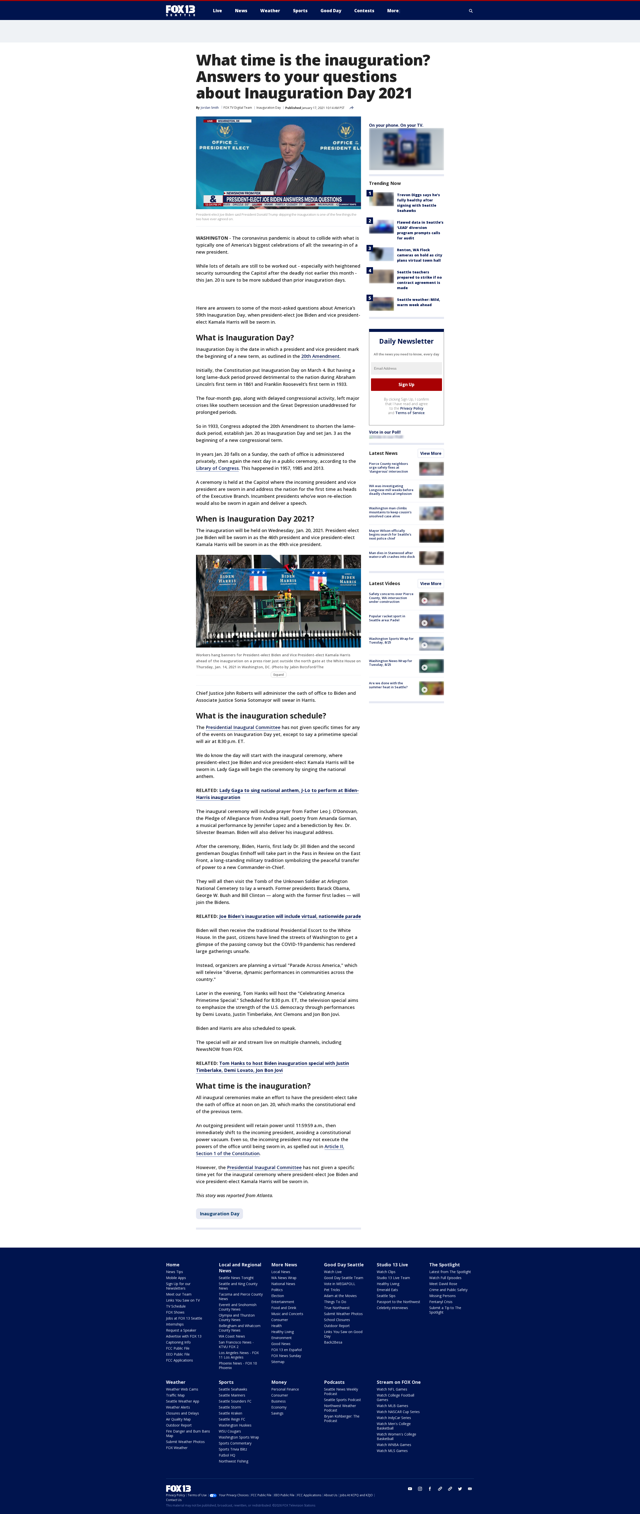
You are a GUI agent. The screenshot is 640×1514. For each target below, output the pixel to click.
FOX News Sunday (286, 1355)
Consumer (279, 1319)
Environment (281, 1337)
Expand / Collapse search (471, 10)
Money (278, 1382)
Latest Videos (384, 583)
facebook (430, 1489)
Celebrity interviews (392, 1307)
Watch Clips (386, 1271)
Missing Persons (442, 1295)
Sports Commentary (235, 1443)
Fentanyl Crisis (440, 1301)
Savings (277, 1413)
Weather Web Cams (182, 1389)
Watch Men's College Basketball (394, 1426)
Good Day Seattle (344, 1265)
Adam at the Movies (340, 1295)
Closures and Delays (182, 1413)
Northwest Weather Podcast (340, 1408)
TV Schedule (176, 1306)
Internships (175, 1324)
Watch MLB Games (392, 1405)
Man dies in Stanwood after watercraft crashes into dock (392, 555)
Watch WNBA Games (394, 1444)
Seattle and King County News (238, 1286)
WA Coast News (232, 1336)
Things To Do (335, 1301)
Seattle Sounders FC (235, 1401)
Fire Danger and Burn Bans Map (188, 1433)
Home (173, 1265)
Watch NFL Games (392, 1389)
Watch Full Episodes (445, 1277)
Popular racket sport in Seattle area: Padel (387, 618)
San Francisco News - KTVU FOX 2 (236, 1344)
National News (283, 1283)
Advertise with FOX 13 (184, 1336)
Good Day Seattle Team (343, 1277)
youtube (410, 1489)
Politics (277, 1289)
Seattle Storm (230, 1407)
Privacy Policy (412, 408)
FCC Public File (178, 1348)
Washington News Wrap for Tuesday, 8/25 (390, 663)
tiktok (440, 1489)
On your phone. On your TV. (396, 125)
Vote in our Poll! (385, 432)
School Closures (337, 1319)
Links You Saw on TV (183, 1300)
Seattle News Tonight (236, 1277)
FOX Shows (175, 1312)
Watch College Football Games (395, 1397)
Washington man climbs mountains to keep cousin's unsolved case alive (390, 512)
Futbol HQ (227, 1455)
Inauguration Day (268, 107)
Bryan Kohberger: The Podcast (342, 1418)
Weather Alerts (178, 1407)
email (470, 1489)
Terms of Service (409, 412)
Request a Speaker (181, 1330)
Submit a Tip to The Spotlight (445, 1310)
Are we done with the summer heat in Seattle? (388, 685)
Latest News (383, 453)
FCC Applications (179, 1360)
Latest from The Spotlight (450, 1271)
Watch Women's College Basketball (396, 1436)
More (393, 10)
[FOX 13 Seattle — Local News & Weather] (182, 11)
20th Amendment (320, 356)
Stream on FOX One (399, 1382)
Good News (280, 1343)
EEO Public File (178, 1354)
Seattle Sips (386, 1295)
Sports (226, 1382)
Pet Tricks (332, 1289)
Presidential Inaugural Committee (243, 727)
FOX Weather (177, 1447)
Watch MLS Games (392, 1450)
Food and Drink (283, 1307)
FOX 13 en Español (286, 1349)
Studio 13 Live (392, 1265)
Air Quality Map (178, 1419)
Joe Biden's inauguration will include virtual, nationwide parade (290, 916)
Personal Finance (285, 1389)
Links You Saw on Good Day (343, 1334)
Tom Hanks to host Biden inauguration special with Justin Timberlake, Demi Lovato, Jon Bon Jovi (272, 1066)
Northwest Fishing (233, 1461)
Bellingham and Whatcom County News (239, 1328)
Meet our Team (179, 1294)
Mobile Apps (176, 1277)
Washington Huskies (235, 1425)
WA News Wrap (283, 1277)
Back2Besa (333, 1342)
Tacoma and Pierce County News (241, 1296)
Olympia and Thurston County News (237, 1317)
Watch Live (333, 1271)
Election (277, 1295)
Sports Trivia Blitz (233, 1449)
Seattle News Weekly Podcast (341, 1391)
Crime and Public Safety (448, 1289)
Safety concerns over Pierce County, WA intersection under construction (391, 598)
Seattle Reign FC (232, 1419)
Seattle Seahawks (233, 1389)
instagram (420, 1489)
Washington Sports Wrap (239, 1437)
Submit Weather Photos (343, 1313)
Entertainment (282, 1301)
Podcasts (334, 1382)
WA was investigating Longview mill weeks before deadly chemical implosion (391, 490)
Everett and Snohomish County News (237, 1307)
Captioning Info (178, 1342)
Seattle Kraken (230, 1413)
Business (278, 1401)
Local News (280, 1271)
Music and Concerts (287, 1313)
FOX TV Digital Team (238, 107)
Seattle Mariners (232, 1395)
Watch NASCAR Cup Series (398, 1411)
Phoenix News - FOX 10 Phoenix (238, 1365)
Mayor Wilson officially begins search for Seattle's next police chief (390, 534)
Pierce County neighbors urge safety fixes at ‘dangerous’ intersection (388, 467)
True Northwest (337, 1307)
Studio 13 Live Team (393, 1277)
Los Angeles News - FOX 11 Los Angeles (239, 1355)
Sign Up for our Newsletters (178, 1286)
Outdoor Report (337, 1325)
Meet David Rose (443, 1283)
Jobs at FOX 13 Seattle (184, 1318)
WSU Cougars (230, 1431)
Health (276, 1325)
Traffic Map (175, 1395)
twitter (460, 1489)
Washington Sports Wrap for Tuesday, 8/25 (391, 640)
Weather (176, 1382)
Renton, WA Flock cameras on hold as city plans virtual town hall (419, 255)
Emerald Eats (387, 1289)
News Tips (174, 1271)
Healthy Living (282, 1331)
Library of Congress (217, 468)
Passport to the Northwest (398, 1301)
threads (450, 1489)
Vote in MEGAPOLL (339, 1283)
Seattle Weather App (182, 1401)
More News (284, 1265)
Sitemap (277, 1361)
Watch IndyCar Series (394, 1417)
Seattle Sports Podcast (342, 1399)
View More (431, 453)
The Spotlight (444, 1265)
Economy (278, 1407)
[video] (431, 599)
